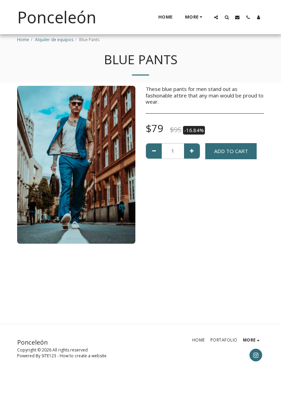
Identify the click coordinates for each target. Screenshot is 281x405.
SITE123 (48, 356)
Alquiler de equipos (54, 40)
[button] (216, 17)
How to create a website (83, 356)
